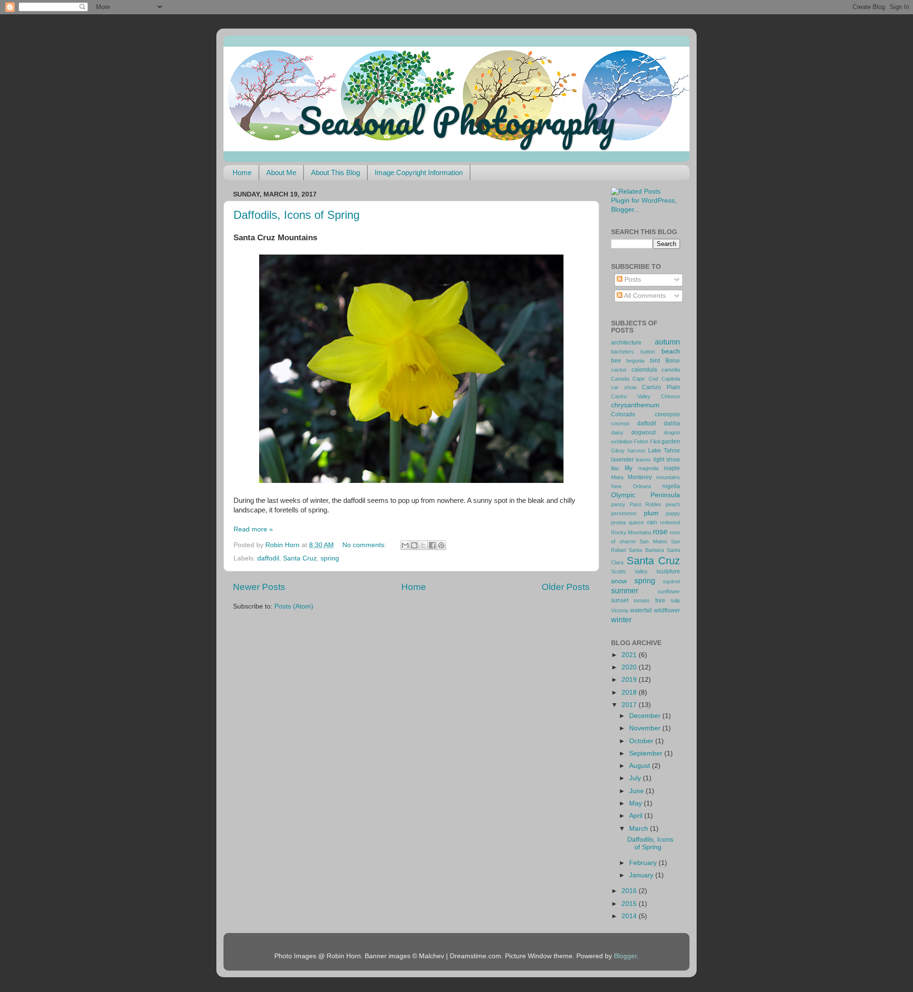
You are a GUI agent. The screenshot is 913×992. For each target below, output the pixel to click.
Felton (641, 441)
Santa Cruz (300, 558)
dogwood (643, 432)
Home (242, 172)
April (636, 815)
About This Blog (335, 172)
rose (660, 531)
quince (636, 522)
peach (673, 504)
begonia (635, 360)
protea (618, 522)
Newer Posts (259, 587)
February (644, 862)
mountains (668, 477)
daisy (617, 432)
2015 (630, 903)
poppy (673, 513)
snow (619, 581)
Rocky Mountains (631, 532)
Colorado (623, 414)
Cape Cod (645, 379)
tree (660, 600)
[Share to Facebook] (432, 545)
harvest (636, 450)
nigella (671, 486)
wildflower (667, 610)
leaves (643, 459)
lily (628, 467)
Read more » (253, 529)
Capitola (670, 379)
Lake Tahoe (664, 450)
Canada (620, 379)
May (636, 803)
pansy (618, 504)
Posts (631, 279)
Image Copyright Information (419, 172)
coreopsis (667, 414)
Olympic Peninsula (645, 495)
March (639, 828)
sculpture (668, 571)
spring (330, 558)
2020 (630, 667)
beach (670, 351)
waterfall (641, 610)
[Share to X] (423, 545)
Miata (617, 477)
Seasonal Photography (456, 120)
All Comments (644, 295)
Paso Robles (646, 504)
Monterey (640, 477)
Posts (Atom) (293, 606)
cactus (619, 370)
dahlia (672, 423)
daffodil (268, 558)
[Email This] (405, 545)
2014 (630, 916)
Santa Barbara (646, 550)
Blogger (625, 956)
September (646, 753)
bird (655, 360)
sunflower (669, 591)
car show (624, 387)
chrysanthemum (635, 405)
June (637, 791)
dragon (672, 432)
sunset (619, 600)
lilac (615, 468)
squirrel (671, 581)
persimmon (624, 513)
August (640, 765)
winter (621, 619)
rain (652, 522)
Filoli (655, 441)
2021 (630, 654)
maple (672, 468)
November (645, 728)
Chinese (670, 396)
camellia (670, 370)
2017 (630, 704)
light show (666, 459)
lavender (622, 459)
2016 (630, 890)
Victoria (619, 610)
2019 (630, 679)
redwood (670, 522)
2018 (630, 692)
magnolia (648, 468)
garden (670, 441)
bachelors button (633, 351)
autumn (667, 341)
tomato (642, 600)
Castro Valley (631, 396)
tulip (675, 600)
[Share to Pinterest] (441, 545)
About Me (281, 172)
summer (624, 590)
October (642, 741)
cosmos (620, 423)
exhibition (621, 441)
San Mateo (653, 541)
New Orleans (631, 486)
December (645, 715)
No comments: (365, 545)
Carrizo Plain (661, 387)
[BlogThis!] (414, 545)
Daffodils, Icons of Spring (296, 214)
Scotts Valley (629, 571)
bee (616, 360)
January (642, 875)
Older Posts (566, 587)
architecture (626, 342)
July (636, 778)
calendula (644, 369)
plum (651, 513)
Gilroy (618, 450)
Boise (672, 360)
